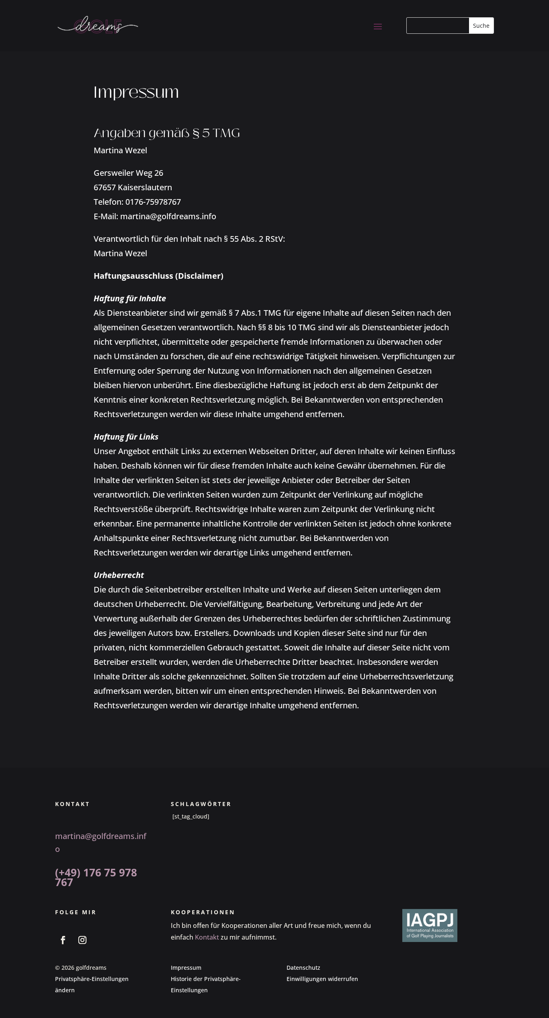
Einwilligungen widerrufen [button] (322, 979)
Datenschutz (303, 967)
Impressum (186, 967)
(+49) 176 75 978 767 (96, 877)
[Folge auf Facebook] (63, 940)
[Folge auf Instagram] (82, 940)
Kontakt (207, 937)
